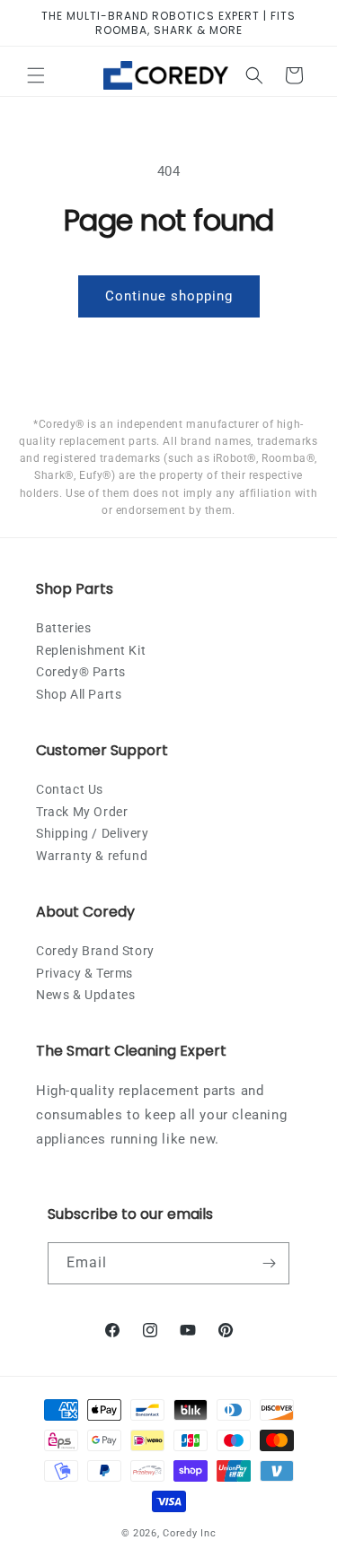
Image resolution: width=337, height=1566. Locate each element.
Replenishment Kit (91, 650)
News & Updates (85, 994)
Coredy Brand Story (95, 951)
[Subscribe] (268, 1263)
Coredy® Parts (81, 672)
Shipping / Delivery (92, 833)
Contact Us (69, 789)
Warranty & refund (91, 855)
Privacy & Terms (84, 973)
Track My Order (82, 812)
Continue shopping (169, 296)
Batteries (63, 628)
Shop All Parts (78, 694)
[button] (36, 75)
